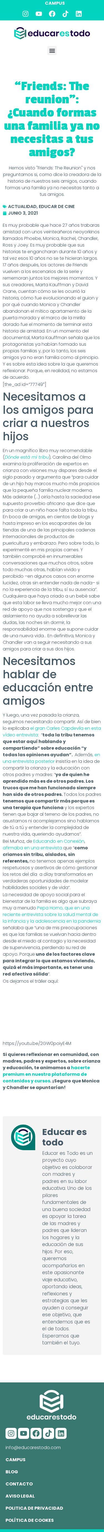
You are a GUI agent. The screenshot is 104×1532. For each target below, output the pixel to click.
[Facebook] (52, 13)
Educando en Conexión (58, 841)
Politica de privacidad (34, 1508)
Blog (12, 1472)
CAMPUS (55, 3)
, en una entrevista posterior (51, 758)
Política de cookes (30, 1520)
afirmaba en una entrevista (32, 848)
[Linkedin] (78, 13)
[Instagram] (25, 13)
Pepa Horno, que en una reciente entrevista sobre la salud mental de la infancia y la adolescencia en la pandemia (52, 914)
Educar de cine (57, 206)
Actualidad (22, 206)
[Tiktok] (65, 13)
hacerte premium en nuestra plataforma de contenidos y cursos (46, 1074)
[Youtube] (38, 13)
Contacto (19, 1484)
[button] (52, 50)
